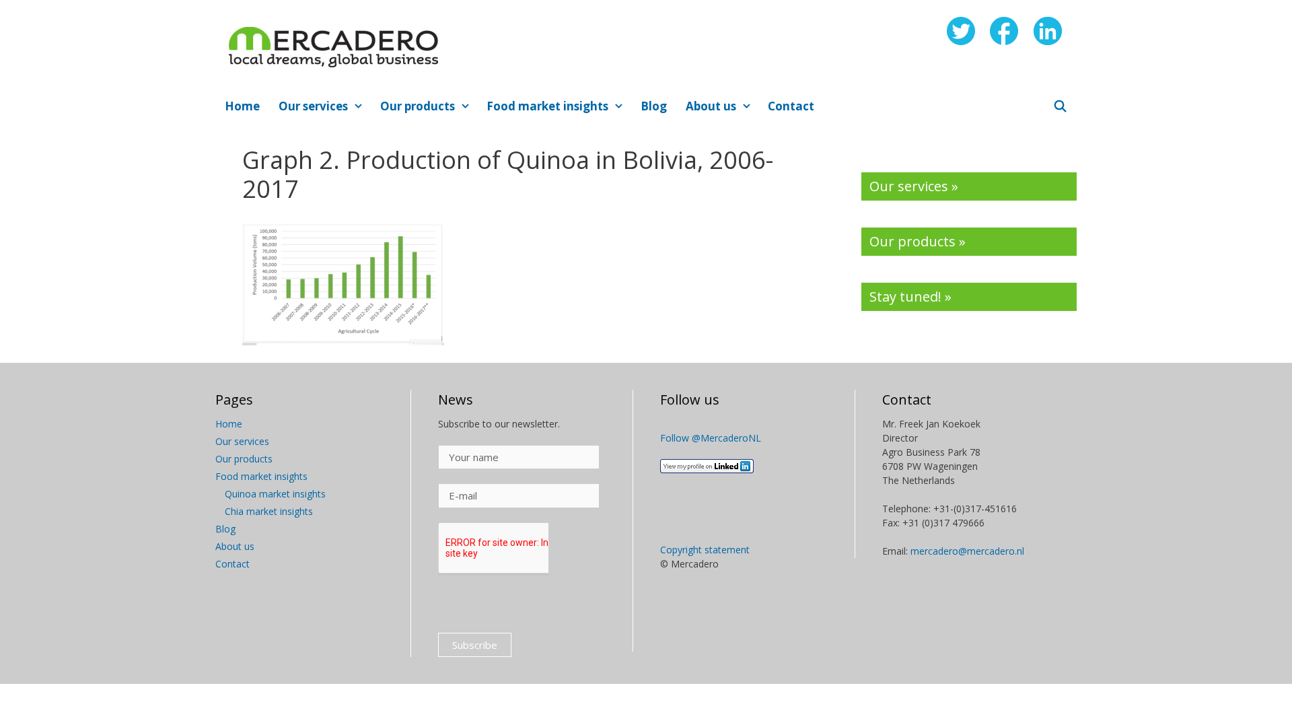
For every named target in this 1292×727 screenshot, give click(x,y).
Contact (791, 106)
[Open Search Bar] (1060, 106)
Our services (313, 106)
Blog (654, 106)
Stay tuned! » (910, 296)
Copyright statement (705, 549)
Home (242, 106)
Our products (417, 106)
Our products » (917, 241)
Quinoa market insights (275, 493)
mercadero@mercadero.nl (967, 551)
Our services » (913, 186)
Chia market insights (269, 511)
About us (711, 106)
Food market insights (547, 106)
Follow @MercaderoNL (710, 437)
